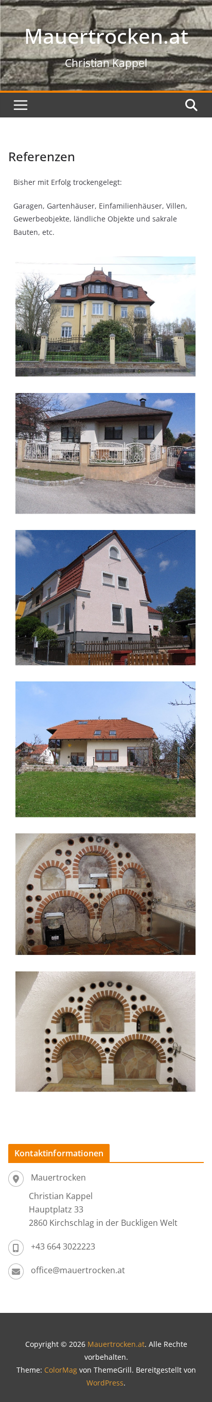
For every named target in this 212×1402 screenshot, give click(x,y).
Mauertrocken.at (106, 36)
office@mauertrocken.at (78, 1270)
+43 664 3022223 (63, 1246)
